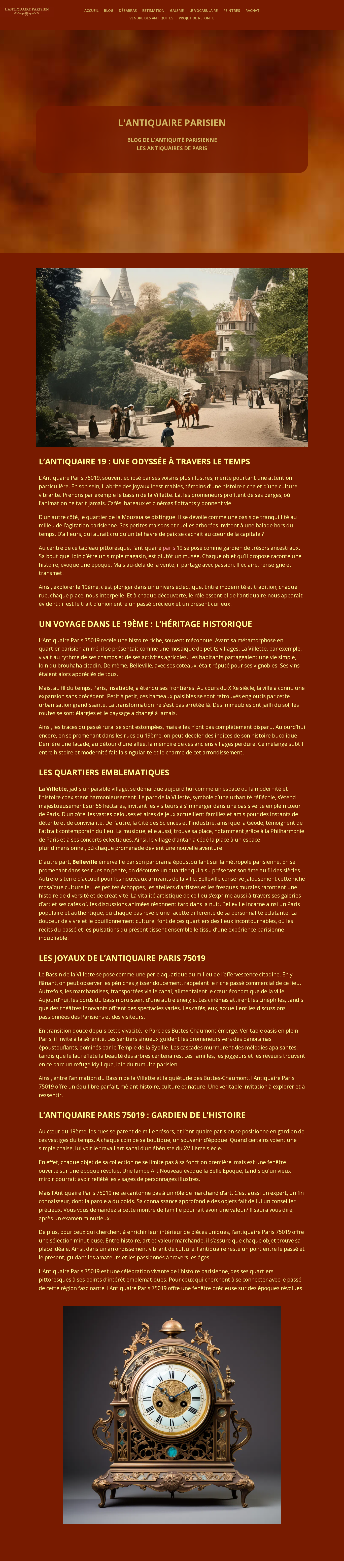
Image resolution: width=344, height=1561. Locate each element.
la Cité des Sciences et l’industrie (173, 822)
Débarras (128, 11)
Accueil (91, 11)
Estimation (153, 11)
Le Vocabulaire (203, 11)
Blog (108, 11)
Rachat (253, 11)
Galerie (177, 11)
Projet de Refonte (196, 18)
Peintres (231, 11)
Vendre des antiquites (151, 18)
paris (169, 547)
